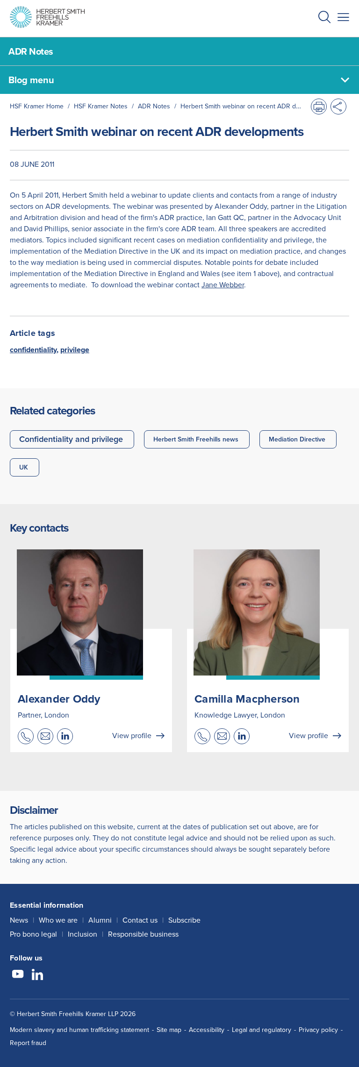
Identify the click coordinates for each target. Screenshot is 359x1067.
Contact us (140, 920)
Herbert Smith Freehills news (195, 439)
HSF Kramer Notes (101, 106)
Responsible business (143, 934)
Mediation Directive (297, 439)
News (19, 920)
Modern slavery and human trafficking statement (79, 1030)
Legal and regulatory (261, 1030)
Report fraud (28, 1043)
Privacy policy (318, 1030)
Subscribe (184, 920)
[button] (324, 18)
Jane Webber (222, 284)
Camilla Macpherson (247, 698)
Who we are (58, 920)
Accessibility (206, 1030)
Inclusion (82, 934)
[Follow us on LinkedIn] (37, 975)
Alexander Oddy (59, 698)
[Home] (47, 17)
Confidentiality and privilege (71, 439)
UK (23, 467)
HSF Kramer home (37, 106)
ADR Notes (154, 106)
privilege (74, 349)
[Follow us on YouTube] (18, 975)
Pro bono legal (33, 934)
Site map (169, 1030)
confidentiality (33, 349)
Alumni (100, 920)
